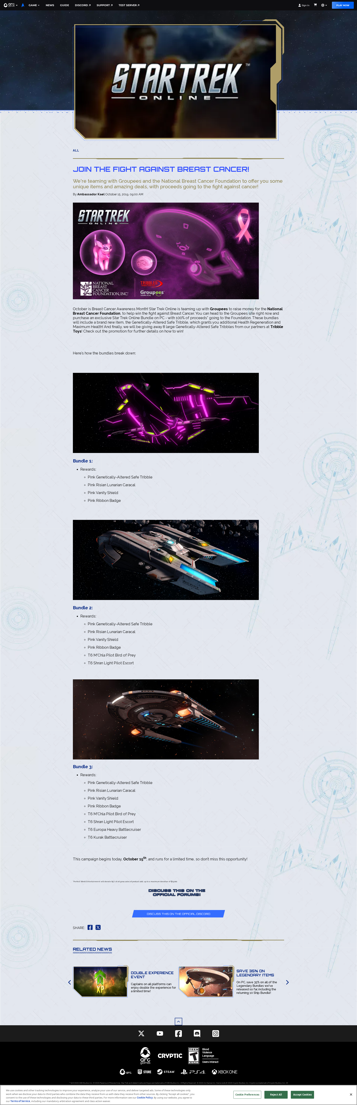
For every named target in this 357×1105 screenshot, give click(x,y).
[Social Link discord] (197, 1033)
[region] (178, 1095)
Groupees (219, 309)
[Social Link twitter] (141, 1033)
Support (103, 5)
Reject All (276, 1094)
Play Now (342, 5)
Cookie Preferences (247, 1094)
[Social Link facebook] (178, 1033)
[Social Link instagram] (215, 1033)
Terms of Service (20, 1101)
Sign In (305, 5)
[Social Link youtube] (160, 1033)
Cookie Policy (145, 1097)
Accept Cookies (302, 1094)
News (50, 5)
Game (33, 5)
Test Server (128, 5)
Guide (64, 5)
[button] (11, 5)
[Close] (351, 1094)
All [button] (76, 150)
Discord (81, 5)
